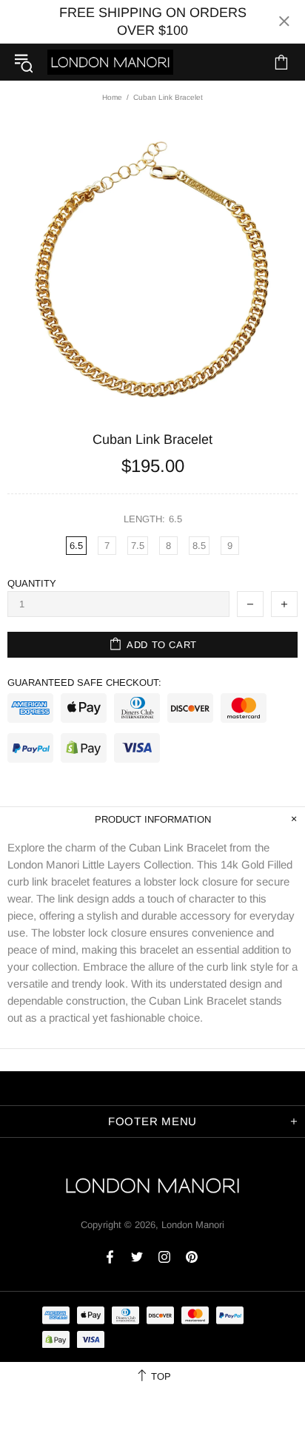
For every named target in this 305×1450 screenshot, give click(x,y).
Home (112, 97)
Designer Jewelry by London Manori (110, 62)
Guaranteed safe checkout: (84, 682)
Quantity (31, 583)
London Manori (192, 1224)
